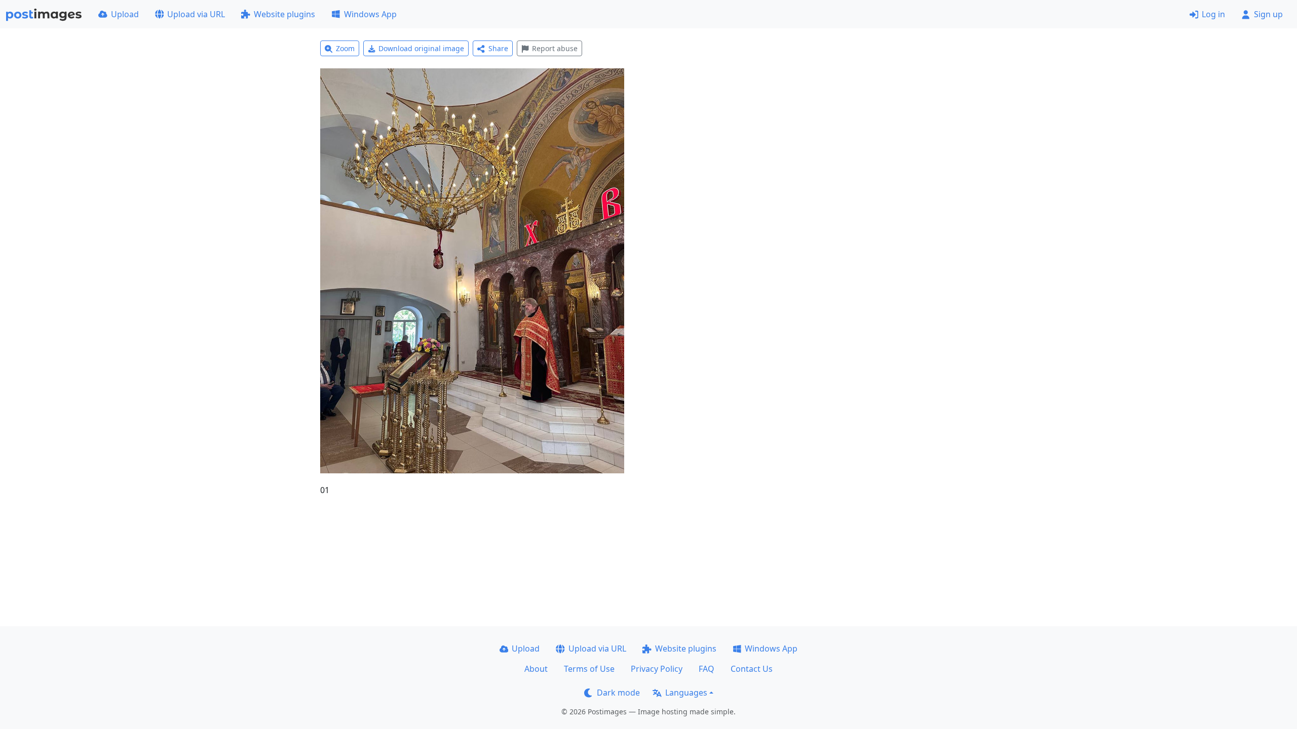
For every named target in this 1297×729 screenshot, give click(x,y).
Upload (125, 14)
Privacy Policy (656, 668)
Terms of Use (589, 668)
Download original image (421, 48)
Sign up (1268, 14)
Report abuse (555, 48)
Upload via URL (196, 14)
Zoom (345, 48)
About (536, 668)
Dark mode (618, 692)
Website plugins (284, 14)
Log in (1213, 14)
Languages (686, 692)
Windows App (370, 14)
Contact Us (752, 668)
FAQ (706, 668)
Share (498, 48)
